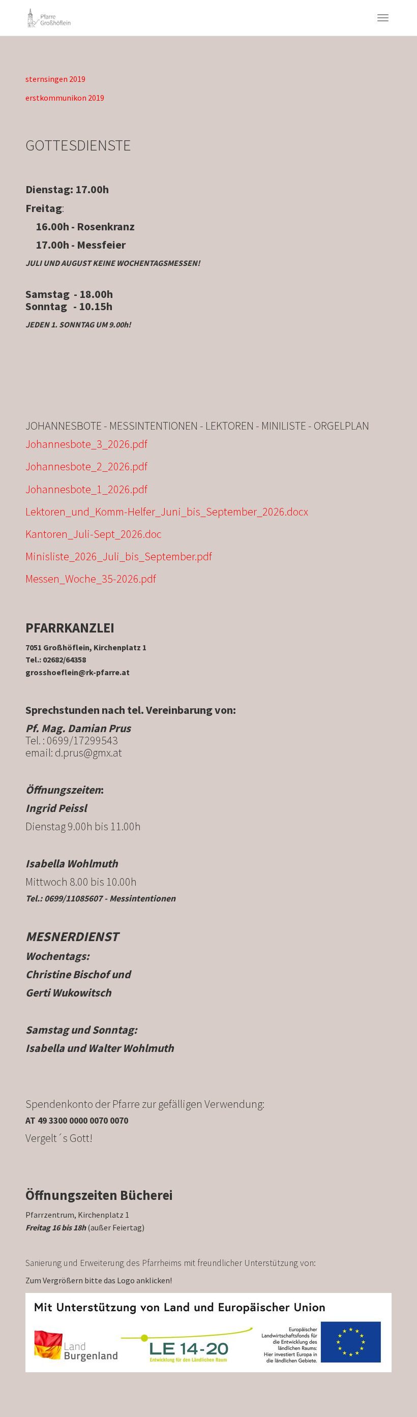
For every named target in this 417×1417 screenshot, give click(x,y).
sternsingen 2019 (55, 79)
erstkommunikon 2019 (64, 98)
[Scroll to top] (384, 1384)
